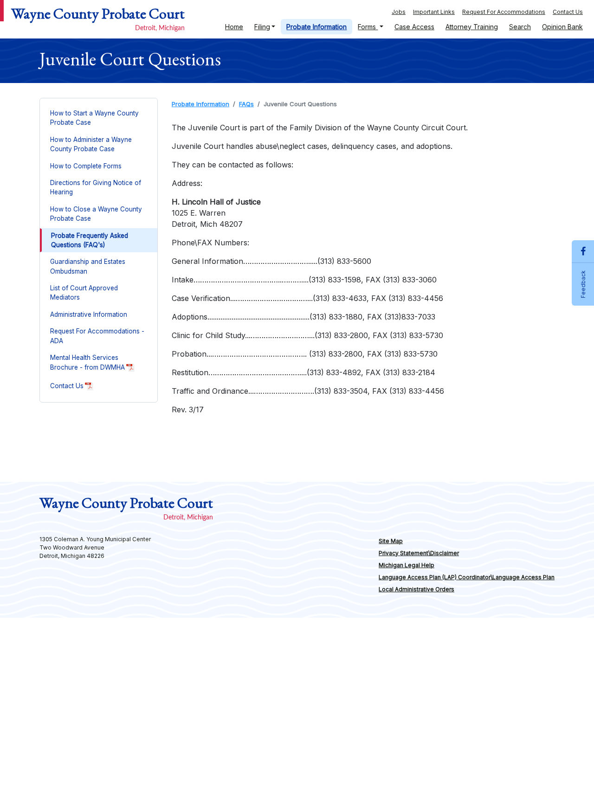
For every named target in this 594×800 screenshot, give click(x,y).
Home (237, 26)
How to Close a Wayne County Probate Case (96, 213)
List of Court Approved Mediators (84, 292)
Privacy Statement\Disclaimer (419, 553)
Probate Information (316, 27)
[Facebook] (583, 251)
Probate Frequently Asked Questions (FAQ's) (89, 240)
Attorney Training (472, 27)
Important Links (434, 11)
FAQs (246, 104)
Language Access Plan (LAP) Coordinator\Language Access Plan (467, 577)
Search (520, 27)
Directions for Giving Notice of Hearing (95, 187)
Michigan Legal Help (452, 566)
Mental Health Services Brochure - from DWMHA (103, 365)
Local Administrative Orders (416, 589)
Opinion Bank (562, 27)
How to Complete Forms (86, 166)
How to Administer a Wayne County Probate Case (91, 144)
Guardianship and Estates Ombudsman (87, 266)
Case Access (411, 28)
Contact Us (568, 11)
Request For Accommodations (503, 11)
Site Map (391, 541)
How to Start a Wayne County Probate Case (94, 117)
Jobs (399, 11)
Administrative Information (88, 314)
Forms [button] (368, 27)
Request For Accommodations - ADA (97, 335)
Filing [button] (262, 27)
